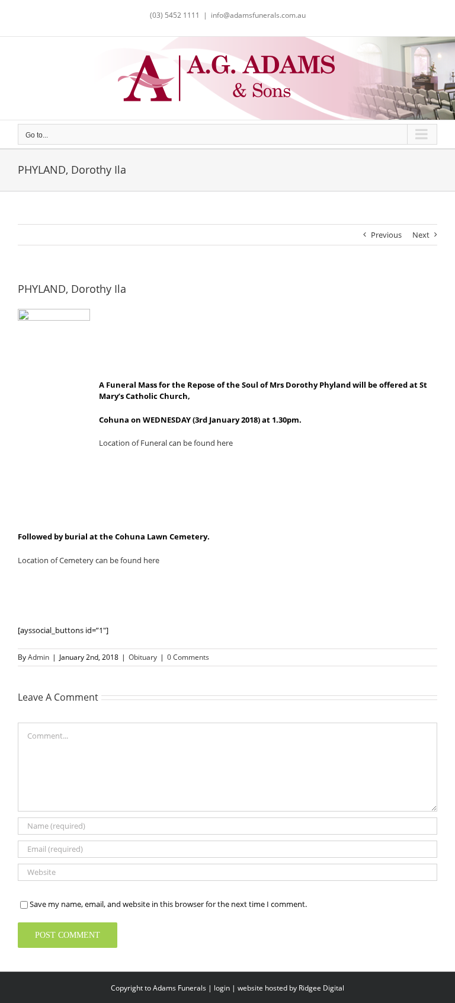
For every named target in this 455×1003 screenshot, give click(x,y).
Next (421, 234)
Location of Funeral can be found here (166, 442)
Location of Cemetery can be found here (88, 560)
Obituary (143, 657)
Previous (386, 234)
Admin (38, 657)
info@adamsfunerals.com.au (258, 15)
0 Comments (188, 657)
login (222, 988)
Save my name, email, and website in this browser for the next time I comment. (168, 904)
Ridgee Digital (321, 988)
